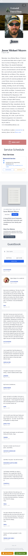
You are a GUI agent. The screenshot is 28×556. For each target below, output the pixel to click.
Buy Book (15, 214)
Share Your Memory (9, 236)
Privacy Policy (10, 549)
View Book (7, 214)
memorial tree (19, 130)
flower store (18, 132)
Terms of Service (18, 549)
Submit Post (14, 261)
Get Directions (8, 169)
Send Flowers (19, 169)
